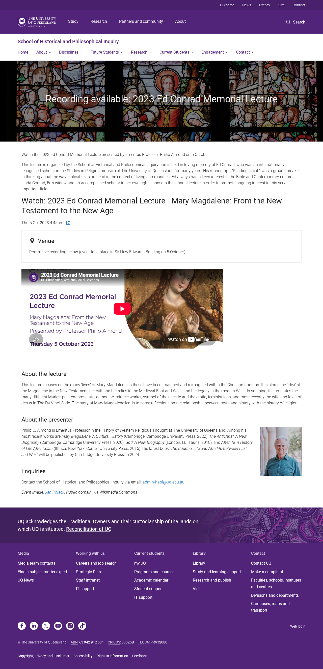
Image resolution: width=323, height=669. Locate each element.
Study (73, 21)
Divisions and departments (275, 595)
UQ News (26, 580)
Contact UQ (261, 563)
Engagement (212, 52)
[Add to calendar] (68, 223)
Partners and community (141, 21)
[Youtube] (58, 626)
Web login (297, 626)
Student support (148, 588)
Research (99, 21)
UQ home (227, 5)
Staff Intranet (88, 580)
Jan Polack (54, 492)
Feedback (139, 656)
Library (199, 563)
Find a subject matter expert (42, 571)
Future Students (105, 52)
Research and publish (212, 580)
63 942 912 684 (91, 642)
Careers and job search (96, 563)
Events (264, 5)
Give (281, 5)
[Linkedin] (34, 626)
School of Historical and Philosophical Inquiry (68, 41)
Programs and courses (154, 571)
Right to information (112, 656)
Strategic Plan (88, 571)
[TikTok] (82, 626)
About (180, 21)
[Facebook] (22, 626)
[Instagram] (70, 626)
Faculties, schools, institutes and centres (276, 583)
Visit (197, 588)
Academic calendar (151, 580)
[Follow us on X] (46, 626)
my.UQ (140, 563)
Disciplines (68, 52)
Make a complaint (267, 571)
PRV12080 (158, 642)
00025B (128, 642)
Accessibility (83, 656)
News (246, 5)
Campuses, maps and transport (270, 607)
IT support (85, 588)
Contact (299, 5)
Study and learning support (217, 571)
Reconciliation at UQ (89, 529)
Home (23, 52)
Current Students (174, 52)
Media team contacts (36, 563)
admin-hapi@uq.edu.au (163, 482)
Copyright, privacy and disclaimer (43, 656)
